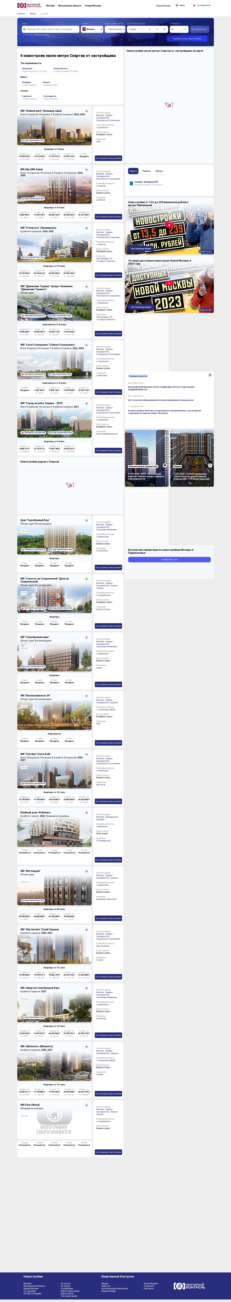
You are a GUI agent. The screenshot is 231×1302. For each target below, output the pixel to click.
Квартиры (54, 558)
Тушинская (103, 127)
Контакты (149, 1288)
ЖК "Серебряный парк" (34, 637)
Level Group (101, 375)
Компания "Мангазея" (106, 899)
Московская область (34, 1286)
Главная (21, 13)
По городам (30, 1291)
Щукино (114, 702)
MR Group (100, 784)
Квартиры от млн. (54, 149)
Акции (105, 1283)
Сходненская (104, 595)
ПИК (98, 141)
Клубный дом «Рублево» (35, 812)
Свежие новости (138, 376)
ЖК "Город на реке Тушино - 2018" (41, 403)
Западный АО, (112, 817)
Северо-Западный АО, (104, 116)
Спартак (102, 186)
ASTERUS (100, 200)
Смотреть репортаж (34, 315)
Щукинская (103, 536)
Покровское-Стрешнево (108, 120)
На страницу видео (141, 248)
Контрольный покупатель (115, 1288)
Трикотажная (102, 946)
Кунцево (100, 819)
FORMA (99, 1074)
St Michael (101, 1018)
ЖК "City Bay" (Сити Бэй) (35, 754)
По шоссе (65, 1283)
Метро (33, 13)
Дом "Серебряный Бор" (35, 520)
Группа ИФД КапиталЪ (107, 434)
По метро (65, 1286)
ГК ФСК (99, 960)
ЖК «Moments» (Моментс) (36, 1046)
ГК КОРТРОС (102, 551)
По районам (67, 1288)
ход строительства (33, 140)
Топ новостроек (69, 1296)
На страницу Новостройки (108, 158)
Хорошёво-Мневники (106, 529)
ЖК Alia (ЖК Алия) (31, 169)
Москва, (100, 115)
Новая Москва (31, 1288)
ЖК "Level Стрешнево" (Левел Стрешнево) (47, 344)
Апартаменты (54, 734)
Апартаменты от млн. (54, 324)
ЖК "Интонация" (30, 870)
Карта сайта (67, 1293)
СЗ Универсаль (103, 840)
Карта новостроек (70, 1291)
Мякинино (102, 826)
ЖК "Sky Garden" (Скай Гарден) (39, 929)
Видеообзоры (109, 1291)
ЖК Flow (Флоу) (30, 1104)
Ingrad (99, 668)
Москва (27, 1283)
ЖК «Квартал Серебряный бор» (40, 987)
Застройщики (151, 1283)
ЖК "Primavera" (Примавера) (38, 227)
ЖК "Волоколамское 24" (35, 695)
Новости (106, 1286)
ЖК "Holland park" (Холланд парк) (41, 110)
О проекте (149, 1286)
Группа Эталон (103, 609)
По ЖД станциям (32, 1293)
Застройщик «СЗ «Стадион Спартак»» (106, 259)
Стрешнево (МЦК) (106, 709)
